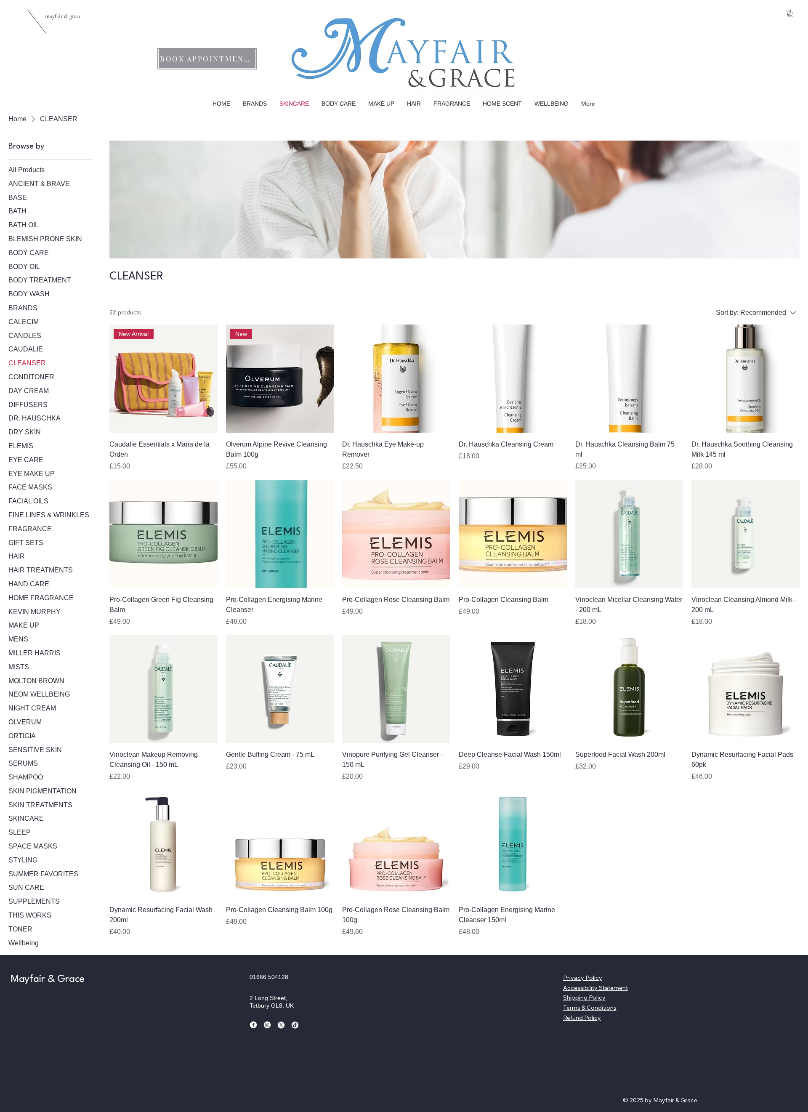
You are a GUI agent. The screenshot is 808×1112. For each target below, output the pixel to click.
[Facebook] (253, 1025)
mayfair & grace (63, 16)
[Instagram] (267, 1025)
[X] (281, 1025)
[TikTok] (295, 1025)
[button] (790, 13)
